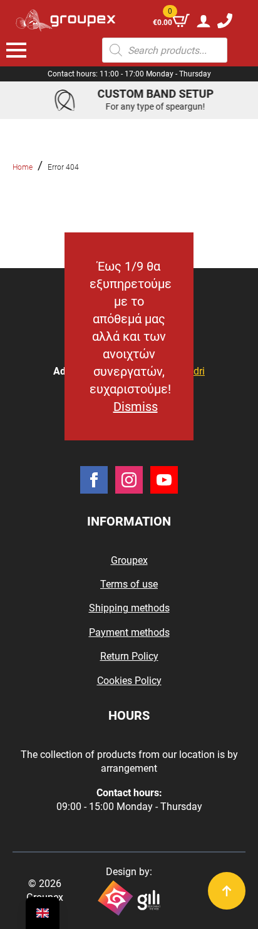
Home (23, 167)
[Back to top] (226, 891)
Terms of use (129, 584)
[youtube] (164, 480)
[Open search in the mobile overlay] (164, 50)
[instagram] (129, 480)
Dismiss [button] (135, 406)
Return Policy (129, 656)
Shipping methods (129, 608)
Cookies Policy (129, 681)
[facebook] (94, 480)
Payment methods (129, 632)
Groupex (129, 560)
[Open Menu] (16, 50)
